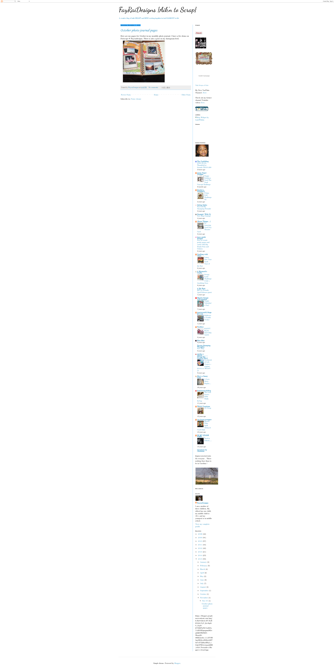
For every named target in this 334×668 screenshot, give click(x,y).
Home (156, 95)
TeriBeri (200, 327)
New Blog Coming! (204, 216)
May (202, 576)
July (202, 583)
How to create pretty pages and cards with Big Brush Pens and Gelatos (203, 245)
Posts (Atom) (136, 99)
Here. (202, 103)
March (203, 569)
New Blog (200, 349)
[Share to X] (166, 87)
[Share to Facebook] (167, 87)
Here (205, 93)
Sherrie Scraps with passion (202, 298)
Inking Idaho (202, 205)
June (202, 580)
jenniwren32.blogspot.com (204, 313)
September (204, 591)
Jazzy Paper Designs (201, 173)
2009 (200, 538)
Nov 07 (205, 601)
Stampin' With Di (204, 214)
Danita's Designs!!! (201, 190)
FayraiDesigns (202, 503)
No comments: (154, 87)
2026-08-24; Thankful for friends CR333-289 (204, 165)
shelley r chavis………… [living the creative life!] (202, 356)
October (203, 594)
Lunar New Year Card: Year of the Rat (204, 262)
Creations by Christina (202, 450)
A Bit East (201, 289)
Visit (201, 85)
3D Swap (207, 408)
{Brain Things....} (204, 221)
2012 (200, 548)
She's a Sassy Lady (202, 377)
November (204, 598)
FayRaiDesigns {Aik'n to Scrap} (157, 9)
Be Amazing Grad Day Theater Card (204, 227)
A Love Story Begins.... (207, 381)
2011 (200, 545)
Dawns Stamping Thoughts (203, 346)
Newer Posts (126, 95)
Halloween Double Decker (207, 318)
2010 (200, 541)
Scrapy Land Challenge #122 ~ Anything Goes (204, 279)
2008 (200, 534)
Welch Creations (203, 406)
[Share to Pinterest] (169, 87)
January (203, 562)
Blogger (177, 663)
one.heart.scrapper (204, 420)
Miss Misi (200, 341)
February (204, 566)
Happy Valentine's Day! (208, 303)
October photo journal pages (138, 30)
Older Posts (186, 95)
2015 (200, 559)
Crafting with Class (202, 255)
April (202, 573)
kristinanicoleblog (204, 391)
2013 (200, 552)
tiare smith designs (201, 238)
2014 (200, 555)
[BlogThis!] (164, 87)
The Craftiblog (203, 161)
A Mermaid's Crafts (202, 272)
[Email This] (162, 87)
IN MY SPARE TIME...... (203, 436)
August (203, 587)
